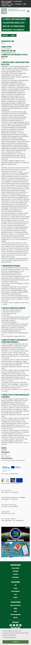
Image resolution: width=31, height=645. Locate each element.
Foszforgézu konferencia (8, 504)
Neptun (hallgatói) (16, 591)
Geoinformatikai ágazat (8, 460)
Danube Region (13, 473)
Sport (15, 594)
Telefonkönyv (18, 4)
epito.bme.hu (9, 1)
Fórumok (4, 454)
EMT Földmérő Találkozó (8, 519)
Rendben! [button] (15, 642)
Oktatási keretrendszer (15, 605)
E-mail (11, 4)
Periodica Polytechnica (16, 614)
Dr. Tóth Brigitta (6, 49)
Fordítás (13, 35)
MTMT (3, 58)
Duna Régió (4, 473)
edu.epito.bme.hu (18, 1)
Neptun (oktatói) (15, 568)
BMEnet (15, 608)
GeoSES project (16, 483)
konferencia (7, 490)
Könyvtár (15, 597)
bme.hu (3, 1)
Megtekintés (5, 35)
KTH (15, 585)
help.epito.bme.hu (6, 2)
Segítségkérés (15, 577)
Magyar (9, 5)
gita (2, 490)
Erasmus (15, 588)
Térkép (24, 4)
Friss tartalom (5, 456)
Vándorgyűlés (5, 511)
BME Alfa (15, 617)
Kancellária (15, 574)
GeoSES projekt (5, 483)
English (4, 5)
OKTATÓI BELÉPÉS (5, 4)
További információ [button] (9, 637)
